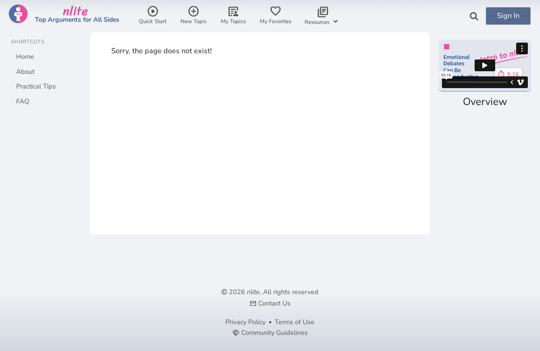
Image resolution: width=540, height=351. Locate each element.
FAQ (22, 101)
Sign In (508, 16)
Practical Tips (36, 86)
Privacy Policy (246, 322)
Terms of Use (294, 322)
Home (25, 56)
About (25, 71)
